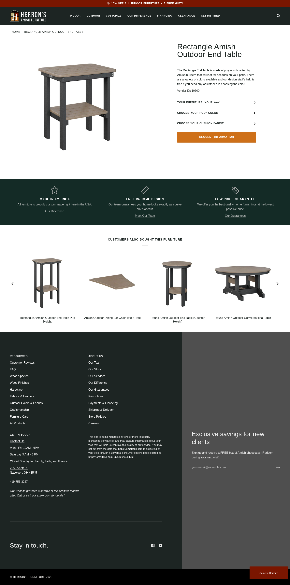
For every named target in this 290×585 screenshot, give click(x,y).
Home (16, 31)
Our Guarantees (235, 215)
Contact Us (17, 441)
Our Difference (54, 211)
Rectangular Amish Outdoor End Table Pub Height (47, 319)
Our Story (94, 369)
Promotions (95, 396)
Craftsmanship (19, 409)
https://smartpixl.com (130, 448)
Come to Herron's (268, 573)
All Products (17, 423)
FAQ (13, 369)
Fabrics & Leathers (22, 396)
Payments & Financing (103, 403)
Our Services (97, 376)
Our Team (94, 362)
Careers (93, 423)
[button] (75, 16)
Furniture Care (19, 416)
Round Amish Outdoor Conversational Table (243, 317)
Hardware (16, 389)
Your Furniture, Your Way (198, 102)
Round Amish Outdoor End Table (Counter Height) (178, 319)
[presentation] (12, 283)
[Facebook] (153, 545)
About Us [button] (95, 356)
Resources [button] (19, 356)
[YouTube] (160, 545)
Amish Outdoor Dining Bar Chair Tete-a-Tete (112, 317)
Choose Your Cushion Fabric (200, 123)
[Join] (275, 467)
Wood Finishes (19, 382)
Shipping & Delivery (101, 409)
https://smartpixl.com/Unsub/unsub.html (111, 456)
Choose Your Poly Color (197, 112)
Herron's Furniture (29, 577)
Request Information (216, 136)
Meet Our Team (145, 215)
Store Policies (97, 416)
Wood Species (19, 376)
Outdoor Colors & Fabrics (26, 403)
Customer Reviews (22, 362)
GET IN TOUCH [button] (20, 434)
